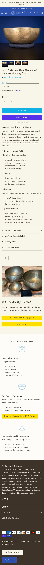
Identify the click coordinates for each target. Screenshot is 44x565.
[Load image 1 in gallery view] (22, 38)
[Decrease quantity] (4, 101)
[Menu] (2, 13)
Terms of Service (35, 541)
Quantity (5, 97)
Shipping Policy (24, 541)
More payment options (22, 122)
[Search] (7, 13)
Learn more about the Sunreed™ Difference (19, 416)
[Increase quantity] (12, 101)
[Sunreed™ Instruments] (18, 13)
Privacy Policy (5, 541)
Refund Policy (14, 541)
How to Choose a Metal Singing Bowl (22, 318)
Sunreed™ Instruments (12, 77)
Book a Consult (22, 324)
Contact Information (7, 544)
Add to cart (22, 110)
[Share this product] (5, 258)
